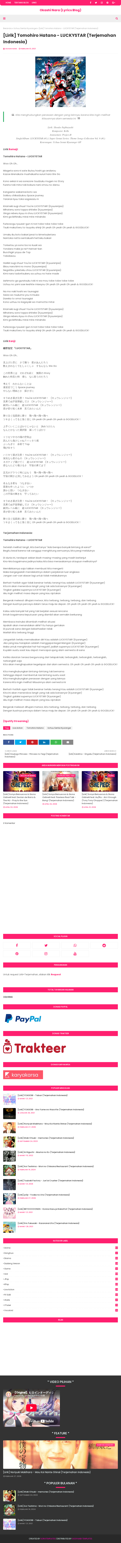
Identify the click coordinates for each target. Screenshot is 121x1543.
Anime (61, 1247)
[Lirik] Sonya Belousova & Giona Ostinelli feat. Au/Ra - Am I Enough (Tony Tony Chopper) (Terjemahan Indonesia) (100, 799)
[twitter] (96, 2)
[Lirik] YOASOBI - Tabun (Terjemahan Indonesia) (43, 1095)
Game (61, 1268)
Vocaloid (61, 1310)
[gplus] (113, 2)
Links (34, 2)
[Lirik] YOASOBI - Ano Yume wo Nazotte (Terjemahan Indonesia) (51, 1109)
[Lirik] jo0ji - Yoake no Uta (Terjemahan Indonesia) (44, 1194)
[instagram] (102, 2)
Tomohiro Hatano (35, 728)
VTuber (61, 1305)
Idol (61, 1274)
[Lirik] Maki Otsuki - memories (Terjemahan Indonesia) (46, 1137)
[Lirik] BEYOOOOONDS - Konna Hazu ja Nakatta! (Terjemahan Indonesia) (55, 1208)
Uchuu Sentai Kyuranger (25, 28)
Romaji (13, 149)
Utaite (61, 1300)
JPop (61, 1279)
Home (8, 2)
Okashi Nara (11, 48)
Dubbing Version (61, 1263)
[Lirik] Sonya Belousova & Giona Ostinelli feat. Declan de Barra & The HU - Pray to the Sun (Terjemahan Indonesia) (19, 799)
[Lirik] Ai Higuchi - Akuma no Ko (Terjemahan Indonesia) (46, 1152)
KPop (61, 1284)
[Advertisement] (60, 1348)
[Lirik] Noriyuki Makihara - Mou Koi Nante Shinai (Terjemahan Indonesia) (55, 1123)
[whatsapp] (75, 945)
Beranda (7, 28)
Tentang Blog (21, 2)
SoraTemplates (48, 1538)
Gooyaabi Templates (82, 1538)
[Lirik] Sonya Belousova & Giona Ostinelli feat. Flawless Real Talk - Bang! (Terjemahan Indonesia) (59, 797)
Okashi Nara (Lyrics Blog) (60, 10)
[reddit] (104, 945)
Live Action (18, 728)
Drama (61, 1258)
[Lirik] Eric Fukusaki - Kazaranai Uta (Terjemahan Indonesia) (48, 1223)
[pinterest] (107, 2)
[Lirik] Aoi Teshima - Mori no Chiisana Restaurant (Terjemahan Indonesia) (56, 1166)
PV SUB (61, 1294)
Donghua (60, 1253)
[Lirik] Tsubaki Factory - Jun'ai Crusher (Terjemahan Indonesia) (50, 1180)
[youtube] (75, 953)
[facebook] (90, 2)
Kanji (12, 341)
